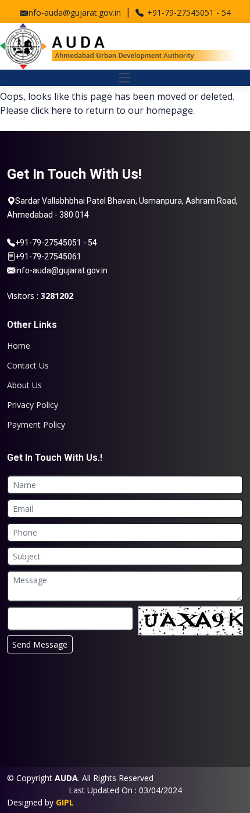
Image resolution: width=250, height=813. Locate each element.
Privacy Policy (32, 405)
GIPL (65, 802)
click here (51, 110)
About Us (24, 385)
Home (18, 346)
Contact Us (28, 366)
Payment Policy (36, 425)
